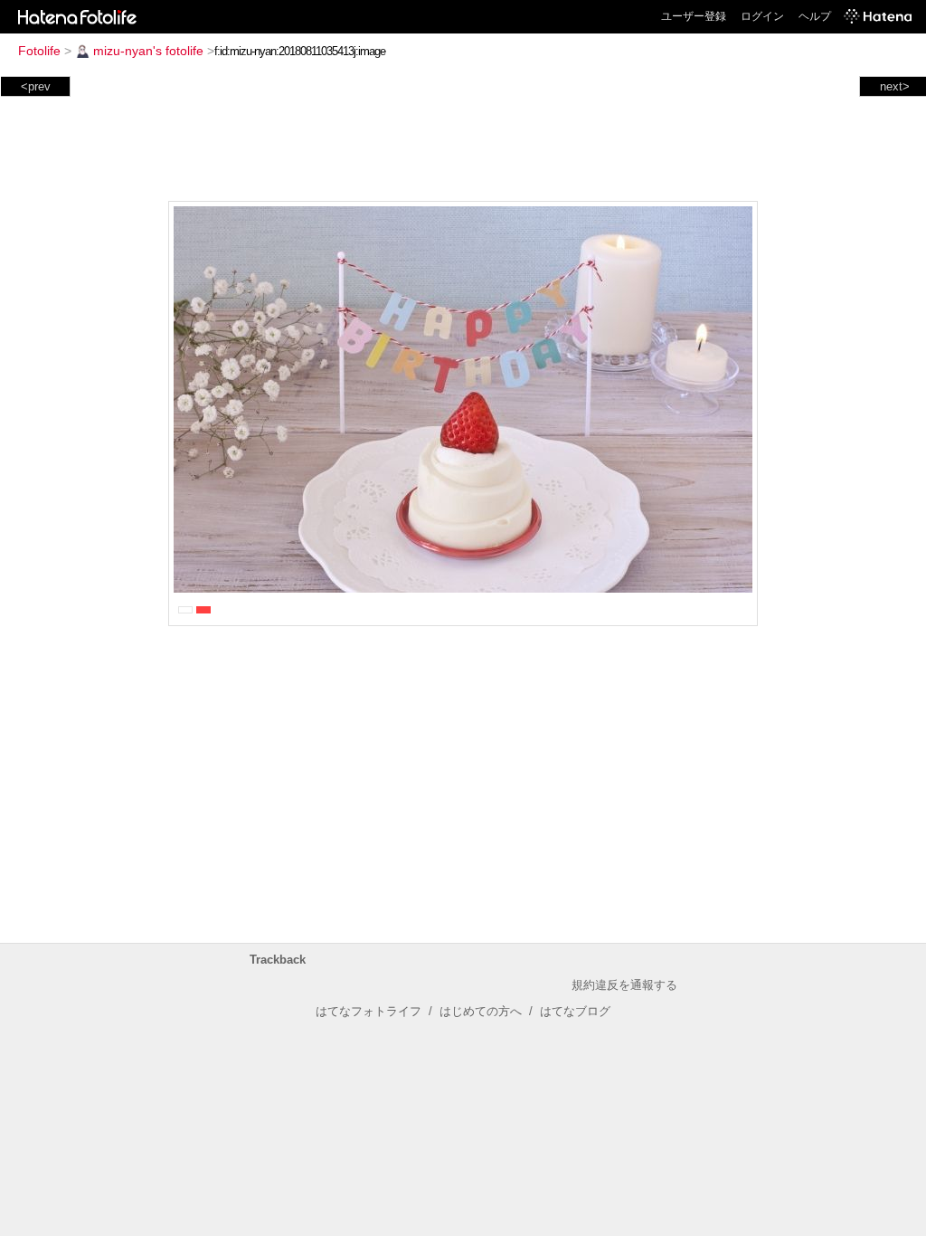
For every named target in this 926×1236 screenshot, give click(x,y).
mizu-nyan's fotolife (148, 50)
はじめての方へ (480, 1011)
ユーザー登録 (693, 16)
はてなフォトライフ (368, 1011)
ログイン (762, 16)
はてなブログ (575, 1011)
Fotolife (39, 50)
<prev (36, 86)
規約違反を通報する (624, 985)
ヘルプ (814, 16)
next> (895, 86)
